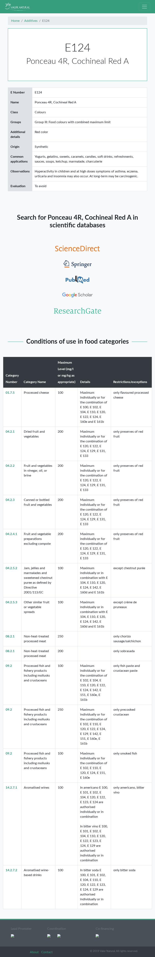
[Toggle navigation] (144, 7)
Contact (47, 952)
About (35, 952)
